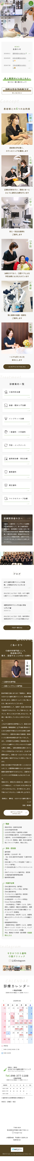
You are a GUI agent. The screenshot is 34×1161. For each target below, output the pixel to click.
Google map (18, 1133)
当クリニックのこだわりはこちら (16, 813)
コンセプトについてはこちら (17, 367)
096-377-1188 (17, 1075)
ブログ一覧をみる (17, 628)
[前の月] (3, 1001)
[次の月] (31, 1001)
